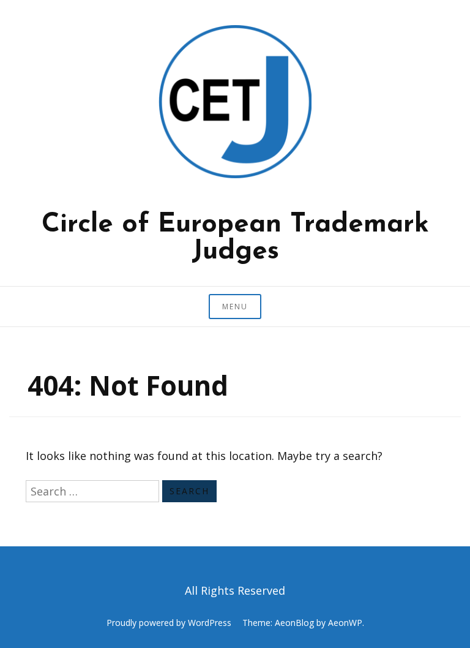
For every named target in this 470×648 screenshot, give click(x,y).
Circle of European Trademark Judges (235, 238)
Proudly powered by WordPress (168, 622)
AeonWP (345, 622)
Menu (235, 306)
